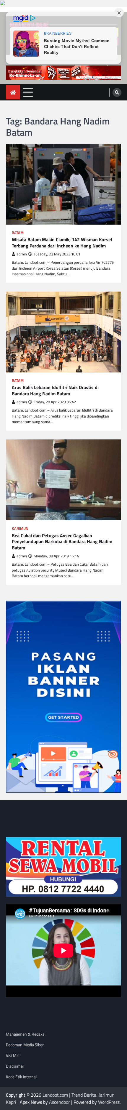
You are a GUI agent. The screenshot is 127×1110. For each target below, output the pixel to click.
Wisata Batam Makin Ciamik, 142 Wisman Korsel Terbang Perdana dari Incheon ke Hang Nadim (62, 242)
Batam (18, 233)
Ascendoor (59, 1102)
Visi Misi (13, 1055)
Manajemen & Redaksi (25, 1034)
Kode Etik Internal (21, 1077)
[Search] (117, 92)
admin (22, 254)
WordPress (109, 1102)
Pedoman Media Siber (25, 1045)
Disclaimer (15, 1066)
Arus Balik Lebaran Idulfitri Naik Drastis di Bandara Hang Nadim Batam (55, 390)
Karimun (20, 528)
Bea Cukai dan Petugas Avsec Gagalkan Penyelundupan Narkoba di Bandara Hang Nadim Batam (62, 541)
